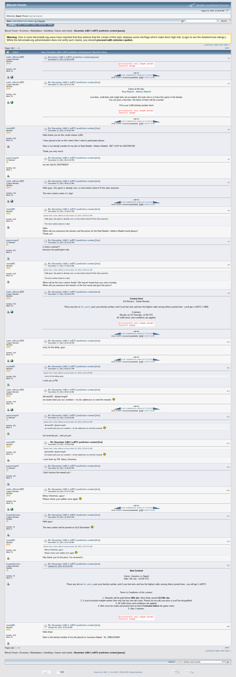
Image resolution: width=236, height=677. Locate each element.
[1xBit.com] (11, 77)
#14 (228, 443)
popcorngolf (12, 158)
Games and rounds (63, 31)
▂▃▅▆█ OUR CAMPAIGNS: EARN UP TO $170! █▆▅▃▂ (136, 75)
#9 (229, 293)
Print (227, 48)
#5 (229, 183)
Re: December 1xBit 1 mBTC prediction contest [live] (74, 82)
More (50, 25)
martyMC (10, 128)
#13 (228, 417)
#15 (228, 467)
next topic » (224, 45)
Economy (24, 31)
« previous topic (211, 45)
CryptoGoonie (13, 515)
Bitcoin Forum (11, 31)
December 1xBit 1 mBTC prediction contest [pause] (99, 31)
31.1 (36, 21)
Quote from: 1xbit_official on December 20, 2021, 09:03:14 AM (68, 422)
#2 (229, 84)
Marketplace (36, 31)
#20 (228, 627)
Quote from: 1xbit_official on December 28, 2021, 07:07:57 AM (68, 546)
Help (20, 25)
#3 (229, 130)
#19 (228, 565)
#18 (228, 541)
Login (34, 25)
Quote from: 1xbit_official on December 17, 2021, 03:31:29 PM (68, 373)
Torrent (41, 21)
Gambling (48, 31)
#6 (229, 210)
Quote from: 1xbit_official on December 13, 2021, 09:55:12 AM (68, 215)
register (39, 16)
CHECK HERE (149, 77)
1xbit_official (12, 57)
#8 (229, 265)
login (31, 16)
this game (85, 307)
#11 (228, 368)
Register (42, 25)
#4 (229, 159)
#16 (228, 490)
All (19, 48)
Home (12, 25)
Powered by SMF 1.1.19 (103, 672)
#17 (228, 516)
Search (26, 25)
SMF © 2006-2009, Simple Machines (128, 672)
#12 (228, 391)
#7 (229, 241)
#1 (229, 58)
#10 (228, 342)
